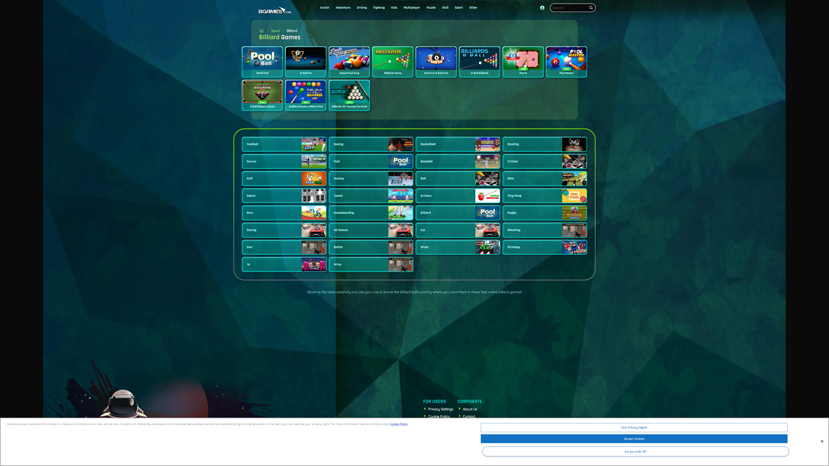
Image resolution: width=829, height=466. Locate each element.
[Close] (822, 441)
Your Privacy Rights (634, 427)
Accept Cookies (634, 438)
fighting (379, 7)
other (473, 7)
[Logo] (274, 10)
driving (362, 7)
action (324, 7)
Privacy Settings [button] (440, 409)
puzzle (431, 7)
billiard (292, 30)
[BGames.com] (261, 30)
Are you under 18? (636, 451)
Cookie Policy (439, 416)
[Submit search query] (591, 8)
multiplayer (412, 7)
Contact (469, 416)
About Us (470, 409)
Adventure (343, 7)
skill (445, 7)
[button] (542, 8)
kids (394, 7)
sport (459, 7)
